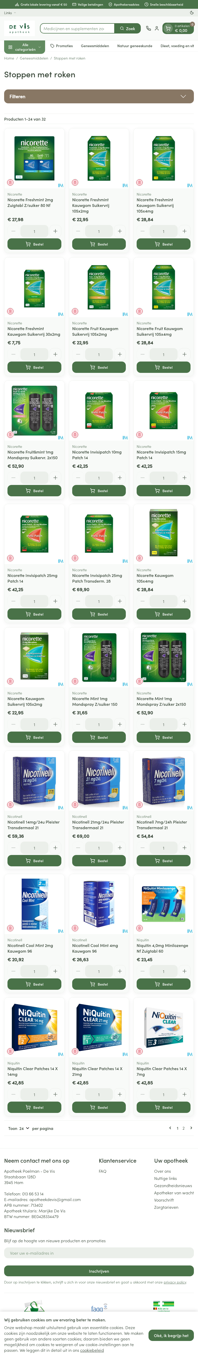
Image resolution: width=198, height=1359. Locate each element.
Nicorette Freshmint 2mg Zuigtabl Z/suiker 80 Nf (30, 202)
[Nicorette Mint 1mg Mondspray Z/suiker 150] (99, 657)
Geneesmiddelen (95, 45)
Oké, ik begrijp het (171, 1335)
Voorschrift (164, 1200)
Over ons (162, 1171)
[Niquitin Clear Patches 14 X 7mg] (164, 1027)
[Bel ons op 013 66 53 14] (148, 28)
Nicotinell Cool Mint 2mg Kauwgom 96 (30, 948)
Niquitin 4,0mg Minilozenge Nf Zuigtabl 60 (162, 948)
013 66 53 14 (33, 1193)
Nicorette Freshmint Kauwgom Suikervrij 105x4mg (155, 205)
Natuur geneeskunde (134, 45)
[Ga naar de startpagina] (19, 28)
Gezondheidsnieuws (173, 1185)
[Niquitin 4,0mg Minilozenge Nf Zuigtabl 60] (164, 904)
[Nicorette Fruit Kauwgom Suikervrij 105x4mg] (164, 287)
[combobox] (77, 28)
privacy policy (175, 1282)
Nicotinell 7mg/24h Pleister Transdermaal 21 (162, 824)
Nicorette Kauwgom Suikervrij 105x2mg (25, 701)
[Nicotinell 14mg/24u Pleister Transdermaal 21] (34, 781)
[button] (99, 96)
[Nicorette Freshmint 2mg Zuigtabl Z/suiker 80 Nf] (34, 158)
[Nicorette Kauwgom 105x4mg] (164, 534)
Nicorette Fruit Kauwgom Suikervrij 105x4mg (160, 331)
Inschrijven (99, 1271)
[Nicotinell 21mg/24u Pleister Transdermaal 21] (99, 781)
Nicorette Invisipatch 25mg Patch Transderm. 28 (97, 578)
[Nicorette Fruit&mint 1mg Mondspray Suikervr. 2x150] (34, 411)
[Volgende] (190, 1127)
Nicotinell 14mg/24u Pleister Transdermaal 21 (33, 824)
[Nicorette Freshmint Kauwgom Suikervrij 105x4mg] (164, 158)
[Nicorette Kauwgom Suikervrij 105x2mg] (34, 657)
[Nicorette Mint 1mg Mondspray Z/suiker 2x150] (164, 657)
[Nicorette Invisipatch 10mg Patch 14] (99, 411)
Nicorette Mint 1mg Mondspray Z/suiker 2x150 (161, 701)
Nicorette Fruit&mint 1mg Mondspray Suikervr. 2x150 (32, 454)
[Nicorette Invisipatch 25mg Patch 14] (34, 534)
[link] (171, 1127)
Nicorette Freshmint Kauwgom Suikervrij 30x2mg (33, 331)
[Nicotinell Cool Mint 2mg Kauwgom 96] (34, 904)
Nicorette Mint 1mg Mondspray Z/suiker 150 (94, 701)
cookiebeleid (92, 1350)
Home (9, 58)
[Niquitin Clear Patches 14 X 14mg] (34, 1027)
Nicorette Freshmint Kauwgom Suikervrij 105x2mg (90, 205)
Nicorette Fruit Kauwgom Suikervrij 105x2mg (95, 331)
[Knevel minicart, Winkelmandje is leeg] (168, 28)
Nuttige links (165, 1178)
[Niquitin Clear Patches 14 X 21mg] (99, 1027)
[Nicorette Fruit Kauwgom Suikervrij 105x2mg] (99, 287)
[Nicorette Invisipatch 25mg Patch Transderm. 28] (99, 534)
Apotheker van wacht (174, 1192)
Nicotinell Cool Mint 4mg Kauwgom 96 (95, 948)
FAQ (102, 1171)
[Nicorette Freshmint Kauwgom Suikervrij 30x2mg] (34, 287)
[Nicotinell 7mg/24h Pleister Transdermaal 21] (164, 781)
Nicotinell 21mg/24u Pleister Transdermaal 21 (98, 824)
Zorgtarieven (166, 1207)
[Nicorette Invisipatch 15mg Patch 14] (164, 411)
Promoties (64, 45)
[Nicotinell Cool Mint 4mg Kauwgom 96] (99, 904)
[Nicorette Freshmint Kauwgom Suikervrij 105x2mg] (99, 158)
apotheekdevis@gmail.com (55, 1199)
